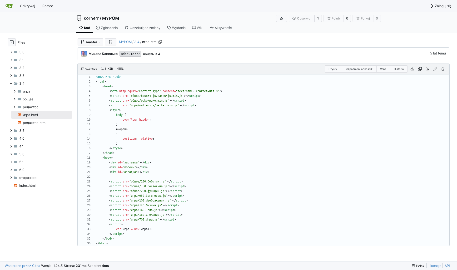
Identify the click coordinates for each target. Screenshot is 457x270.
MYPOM (110, 18)
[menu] (418, 266)
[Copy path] (160, 42)
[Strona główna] (9, 6)
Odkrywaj (27, 6)
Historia (399, 69)
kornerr (91, 18)
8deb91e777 (130, 54)
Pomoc (47, 6)
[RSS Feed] (281, 18)
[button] (110, 41)
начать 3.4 (151, 54)
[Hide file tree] (12, 42)
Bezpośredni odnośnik (359, 69)
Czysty (332, 69)
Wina (383, 69)
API (447, 266)
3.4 (136, 42)
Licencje (434, 266)
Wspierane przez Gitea (22, 266)
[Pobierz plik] (412, 69)
